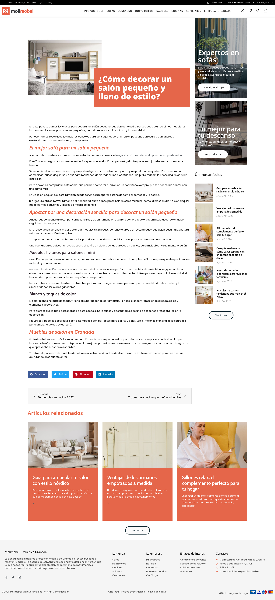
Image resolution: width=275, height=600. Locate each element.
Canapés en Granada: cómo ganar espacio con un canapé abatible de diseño (230, 253)
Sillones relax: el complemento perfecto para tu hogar (230, 231)
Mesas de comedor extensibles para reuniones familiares (231, 273)
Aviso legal (113, 591)
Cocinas (177, 11)
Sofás (111, 11)
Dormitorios (144, 11)
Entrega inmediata (217, 11)
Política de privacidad (133, 591)
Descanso (125, 11)
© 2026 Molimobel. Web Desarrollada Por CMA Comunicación (35, 591)
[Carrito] (266, 10)
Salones (162, 11)
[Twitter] (13, 577)
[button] (258, 11)
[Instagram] (19, 577)
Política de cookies (157, 591)
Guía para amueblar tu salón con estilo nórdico (230, 190)
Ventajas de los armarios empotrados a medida (230, 210)
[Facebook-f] (6, 577)
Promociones (94, 11)
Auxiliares (193, 11)
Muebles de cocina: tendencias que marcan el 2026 (231, 294)
